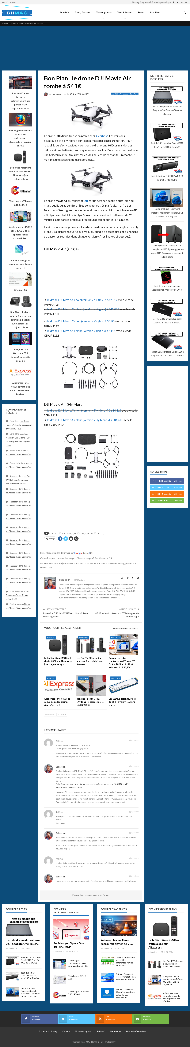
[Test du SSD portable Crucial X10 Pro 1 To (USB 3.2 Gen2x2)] (12, 961)
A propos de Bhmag (48, 1031)
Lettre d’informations (136, 1031)
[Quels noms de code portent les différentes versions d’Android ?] (107, 961)
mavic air (100, 533)
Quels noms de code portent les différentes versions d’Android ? (125, 961)
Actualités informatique (119, 94)
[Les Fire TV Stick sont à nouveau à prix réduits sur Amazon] (91, 644)
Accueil (5, 2)
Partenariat (115, 1031)
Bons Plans (154, 12)
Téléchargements (104, 12)
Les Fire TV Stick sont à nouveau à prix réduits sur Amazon (18, 480)
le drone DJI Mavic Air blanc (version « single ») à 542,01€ (83, 309)
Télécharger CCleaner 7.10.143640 (78, 992)
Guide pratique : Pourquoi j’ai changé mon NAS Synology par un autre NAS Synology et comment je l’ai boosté (167, 251)
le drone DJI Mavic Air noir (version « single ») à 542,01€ (82, 300)
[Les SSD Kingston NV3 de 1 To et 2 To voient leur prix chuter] (123, 685)
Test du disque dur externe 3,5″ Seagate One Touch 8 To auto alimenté (167, 110)
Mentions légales (83, 1031)
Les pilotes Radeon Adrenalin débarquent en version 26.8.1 (19, 425)
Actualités (64, 12)
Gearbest (102, 136)
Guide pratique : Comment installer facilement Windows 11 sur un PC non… (30, 992)
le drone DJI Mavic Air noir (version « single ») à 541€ (80, 321)
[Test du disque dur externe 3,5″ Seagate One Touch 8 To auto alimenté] (24, 925)
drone (82, 533)
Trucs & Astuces (125, 12)
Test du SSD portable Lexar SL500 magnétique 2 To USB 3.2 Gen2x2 (167, 353)
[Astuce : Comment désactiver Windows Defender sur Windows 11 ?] (107, 993)
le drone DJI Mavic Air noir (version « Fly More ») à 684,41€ (84, 410)
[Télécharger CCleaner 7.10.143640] (59, 995)
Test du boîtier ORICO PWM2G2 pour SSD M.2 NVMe (167, 178)
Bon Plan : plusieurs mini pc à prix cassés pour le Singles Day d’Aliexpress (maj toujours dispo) (20, 320)
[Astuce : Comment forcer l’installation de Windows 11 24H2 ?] (107, 977)
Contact (13, 2)
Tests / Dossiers (82, 12)
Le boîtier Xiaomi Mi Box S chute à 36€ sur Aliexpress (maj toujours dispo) (20, 173)
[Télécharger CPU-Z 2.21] (59, 979)
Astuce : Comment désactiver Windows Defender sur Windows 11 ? (125, 993)
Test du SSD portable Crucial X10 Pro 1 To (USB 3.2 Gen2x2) (167, 145)
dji (75, 533)
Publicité (101, 1031)
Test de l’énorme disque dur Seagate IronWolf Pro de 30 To (167, 288)
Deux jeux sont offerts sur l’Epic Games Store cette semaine (20, 355)
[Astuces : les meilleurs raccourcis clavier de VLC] (119, 925)
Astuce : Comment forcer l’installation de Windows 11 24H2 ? (126, 977)
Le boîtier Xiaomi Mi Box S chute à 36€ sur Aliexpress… (164, 943)
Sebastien (60, 766)
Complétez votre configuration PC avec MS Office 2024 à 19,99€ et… (173, 980)
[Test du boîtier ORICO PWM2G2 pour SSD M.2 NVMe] (12, 976)
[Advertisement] (95, 48)
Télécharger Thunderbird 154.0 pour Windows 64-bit (78, 963)
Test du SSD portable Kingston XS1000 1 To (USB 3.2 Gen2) (167, 321)
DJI (86, 200)
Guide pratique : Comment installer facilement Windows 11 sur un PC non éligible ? (167, 212)
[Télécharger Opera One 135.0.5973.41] (71, 929)
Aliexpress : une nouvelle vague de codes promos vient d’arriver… (172, 997)
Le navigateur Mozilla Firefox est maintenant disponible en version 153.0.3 (20, 138)
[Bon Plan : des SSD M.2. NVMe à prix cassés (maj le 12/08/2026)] (91, 685)
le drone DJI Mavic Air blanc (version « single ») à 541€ (81, 330)
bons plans (54, 533)
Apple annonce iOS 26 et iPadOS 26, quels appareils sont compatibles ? (20, 233)
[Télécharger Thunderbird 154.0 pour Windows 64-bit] (59, 964)
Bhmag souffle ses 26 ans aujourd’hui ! (18, 454)
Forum (141, 12)
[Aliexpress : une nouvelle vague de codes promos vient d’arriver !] (59, 685)
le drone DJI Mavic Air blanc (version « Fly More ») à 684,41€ (85, 420)
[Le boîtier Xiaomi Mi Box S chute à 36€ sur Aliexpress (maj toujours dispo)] (59, 644)
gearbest (90, 533)
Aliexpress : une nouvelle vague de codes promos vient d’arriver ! (20, 388)
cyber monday (66, 533)
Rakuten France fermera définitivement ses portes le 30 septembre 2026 (20, 101)
